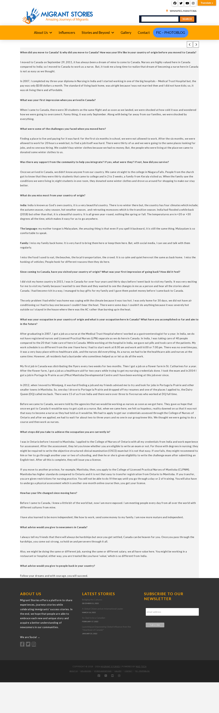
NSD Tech (141, 666)
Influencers (85, 671)
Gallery (118, 671)
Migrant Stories (110, 666)
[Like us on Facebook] (22, 644)
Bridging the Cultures (92, 599)
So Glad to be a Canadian (93, 617)
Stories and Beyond (102, 671)
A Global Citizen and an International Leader (102, 608)
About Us (73, 671)
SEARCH (187, 18)
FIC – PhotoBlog (142, 671)
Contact (128, 671)
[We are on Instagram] (34, 644)
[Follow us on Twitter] (28, 644)
